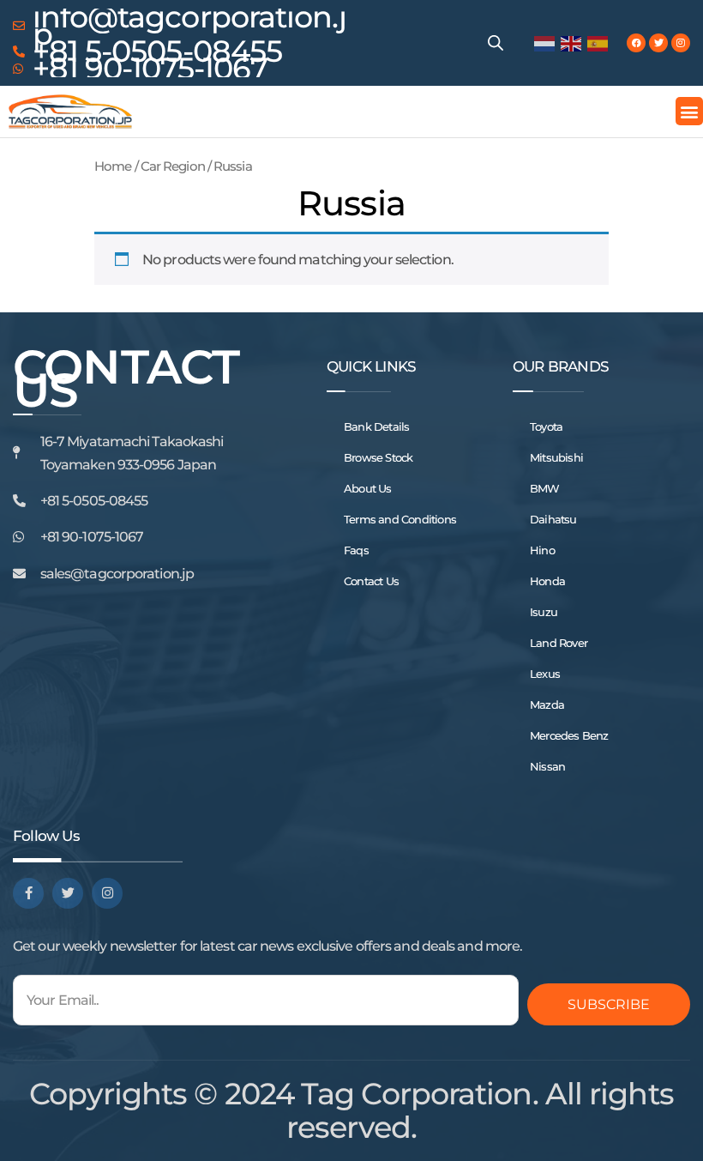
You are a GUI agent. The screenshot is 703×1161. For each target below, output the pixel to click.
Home (112, 166)
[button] (689, 111)
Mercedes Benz (569, 735)
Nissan (547, 766)
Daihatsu (553, 519)
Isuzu (543, 612)
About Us (368, 488)
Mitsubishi (556, 457)
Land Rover (558, 643)
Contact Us (371, 581)
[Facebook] (636, 42)
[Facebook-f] (28, 893)
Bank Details (376, 426)
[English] (572, 42)
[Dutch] (545, 42)
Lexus (545, 673)
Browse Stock (378, 457)
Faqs (356, 550)
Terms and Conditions (400, 519)
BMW (545, 488)
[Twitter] (658, 42)
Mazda (547, 704)
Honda (547, 581)
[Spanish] (598, 42)
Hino (542, 550)
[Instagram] (680, 42)
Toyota (546, 426)
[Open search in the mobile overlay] (495, 43)
